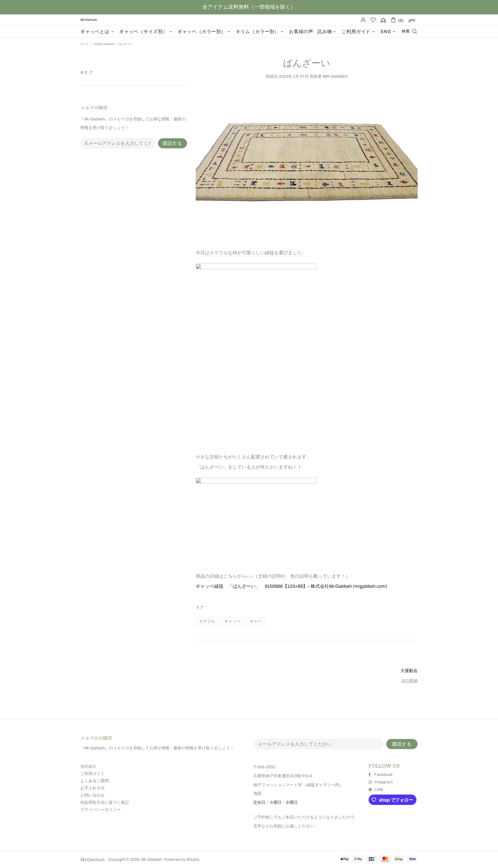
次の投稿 (409, 681)
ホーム (84, 44)
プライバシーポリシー (100, 810)
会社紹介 (88, 766)
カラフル (207, 621)
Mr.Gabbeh (92, 859)
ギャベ (256, 621)
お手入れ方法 (92, 788)
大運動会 (409, 670)
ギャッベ (232, 621)
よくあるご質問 (94, 781)
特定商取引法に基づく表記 (104, 802)
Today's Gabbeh (103, 44)
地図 (257, 793)
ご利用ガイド (92, 774)
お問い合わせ (92, 795)
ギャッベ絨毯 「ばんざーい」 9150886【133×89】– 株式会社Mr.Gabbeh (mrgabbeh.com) (291, 586)
